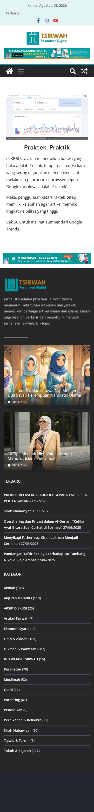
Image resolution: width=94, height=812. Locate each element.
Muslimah (12, 679)
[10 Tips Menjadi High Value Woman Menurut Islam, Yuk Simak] (47, 442)
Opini (8, 689)
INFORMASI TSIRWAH (21, 659)
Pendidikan (13, 710)
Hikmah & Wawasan (20, 649)
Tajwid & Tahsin (17, 740)
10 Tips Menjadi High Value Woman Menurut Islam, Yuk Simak (40, 456)
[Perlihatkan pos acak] (84, 71)
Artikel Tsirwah (16, 618)
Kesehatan (12, 669)
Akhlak (9, 588)
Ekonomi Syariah (18, 628)
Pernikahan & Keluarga (22, 720)
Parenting (12, 699)
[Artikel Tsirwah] (9, 71)
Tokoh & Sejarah (17, 750)
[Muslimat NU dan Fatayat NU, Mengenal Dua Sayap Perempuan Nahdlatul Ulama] (47, 375)
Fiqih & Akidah (15, 638)
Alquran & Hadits (18, 598)
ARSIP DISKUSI (15, 608)
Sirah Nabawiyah (18, 511)
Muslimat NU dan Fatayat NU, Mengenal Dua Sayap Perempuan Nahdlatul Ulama (44, 393)
